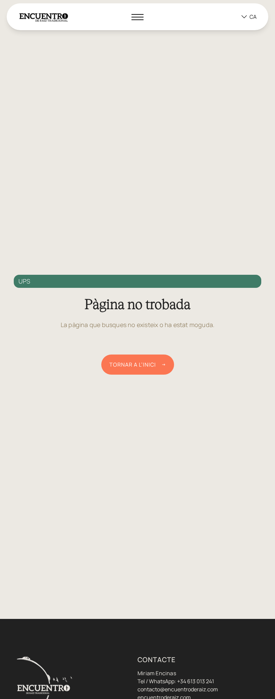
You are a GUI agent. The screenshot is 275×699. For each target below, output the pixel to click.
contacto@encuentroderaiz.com (178, 689)
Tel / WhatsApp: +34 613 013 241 (176, 681)
